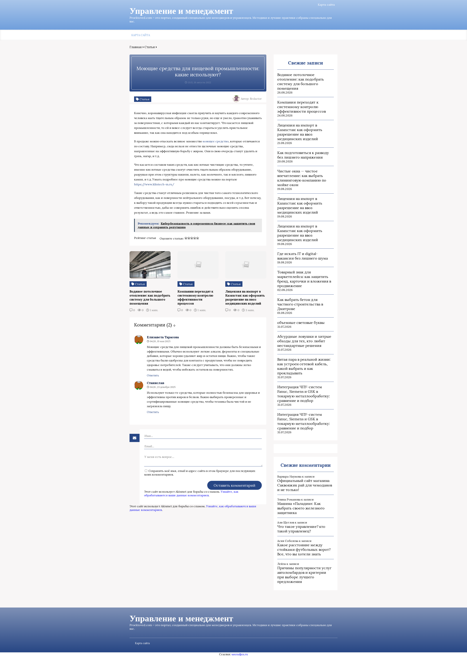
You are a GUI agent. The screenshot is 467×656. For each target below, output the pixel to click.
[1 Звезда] (185, 238)
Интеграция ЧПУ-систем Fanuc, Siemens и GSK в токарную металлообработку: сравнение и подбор (303, 394)
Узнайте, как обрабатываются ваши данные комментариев (191, 493)
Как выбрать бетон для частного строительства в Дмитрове (300, 304)
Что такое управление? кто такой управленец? (301, 528)
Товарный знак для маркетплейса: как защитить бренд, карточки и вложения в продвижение (304, 279)
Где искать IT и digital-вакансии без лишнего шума (302, 255)
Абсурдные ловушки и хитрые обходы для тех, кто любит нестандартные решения (304, 341)
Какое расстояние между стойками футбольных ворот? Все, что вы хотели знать (304, 549)
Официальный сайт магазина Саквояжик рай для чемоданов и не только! (304, 485)
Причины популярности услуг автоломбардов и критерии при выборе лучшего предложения (304, 575)
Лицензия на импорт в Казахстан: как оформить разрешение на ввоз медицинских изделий (299, 132)
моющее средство (215, 141)
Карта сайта (326, 4)
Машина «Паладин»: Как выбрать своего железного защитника (301, 508)
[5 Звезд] (197, 238)
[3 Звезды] (191, 238)
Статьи (149, 47)
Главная (136, 47)
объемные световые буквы (301, 322)
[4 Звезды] (194, 238)
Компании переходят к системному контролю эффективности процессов (301, 107)
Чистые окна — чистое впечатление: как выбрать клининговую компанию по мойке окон (301, 178)
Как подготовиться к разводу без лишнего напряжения (303, 154)
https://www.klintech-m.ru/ (154, 184)
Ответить (153, 375)
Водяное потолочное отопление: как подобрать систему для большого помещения (300, 81)
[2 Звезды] (188, 238)
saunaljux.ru (239, 654)
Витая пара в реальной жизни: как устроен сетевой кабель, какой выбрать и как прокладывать (304, 366)
